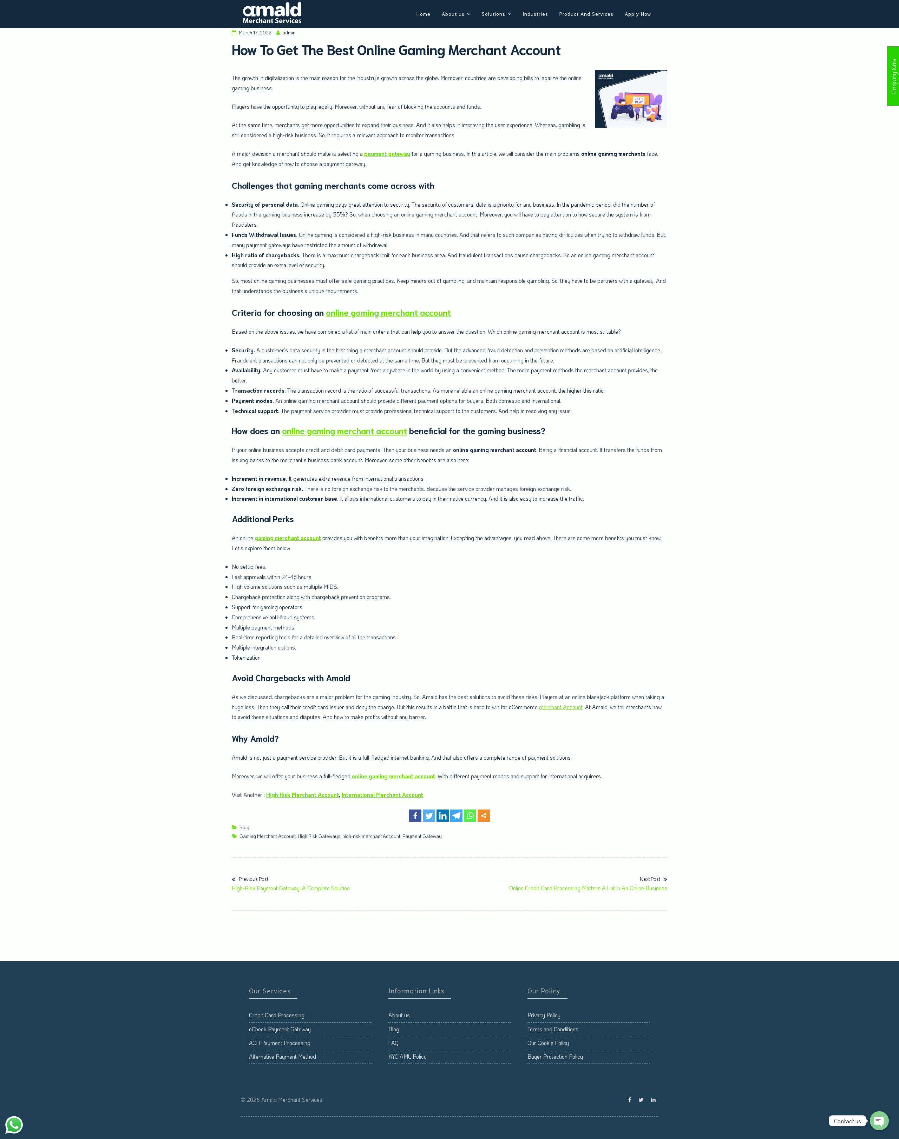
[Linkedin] (443, 816)
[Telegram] (456, 816)
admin (288, 32)
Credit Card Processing (276, 1015)
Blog (244, 827)
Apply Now (638, 14)
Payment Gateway (422, 836)
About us (453, 14)
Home (423, 14)
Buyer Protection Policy (555, 1056)
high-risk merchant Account (371, 836)
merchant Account (561, 707)
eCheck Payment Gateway (280, 1029)
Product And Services (586, 14)
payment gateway (387, 153)
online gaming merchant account (388, 312)
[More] (484, 816)
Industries (535, 14)
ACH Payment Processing (279, 1042)
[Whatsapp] (470, 816)
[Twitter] (429, 816)
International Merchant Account (382, 794)
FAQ (393, 1042)
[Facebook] (415, 816)
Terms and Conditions (552, 1029)
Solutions (493, 14)
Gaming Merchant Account (267, 836)
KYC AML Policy (407, 1056)
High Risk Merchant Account (302, 794)
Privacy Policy (543, 1015)
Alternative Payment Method (282, 1056)
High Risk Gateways (319, 836)
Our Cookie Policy (548, 1042)
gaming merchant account (288, 537)
